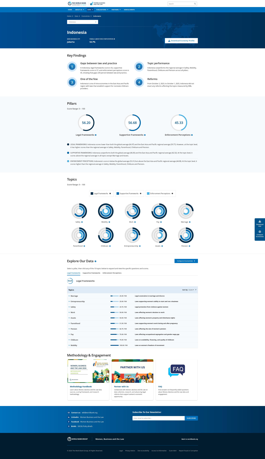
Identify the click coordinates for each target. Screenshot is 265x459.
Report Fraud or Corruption (188, 451)
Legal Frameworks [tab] (73, 273)
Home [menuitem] (70, 10)
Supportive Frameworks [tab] (91, 273)
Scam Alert (172, 451)
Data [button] (89, 10)
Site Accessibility (143, 451)
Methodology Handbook (81, 386)
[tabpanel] (132, 313)
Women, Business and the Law (109, 439)
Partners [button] (115, 10)
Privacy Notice (130, 451)
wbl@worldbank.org (89, 412)
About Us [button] (78, 10)
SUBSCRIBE (191, 418)
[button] (82, 22)
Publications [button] (101, 10)
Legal (121, 451)
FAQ (160, 386)
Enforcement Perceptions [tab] (112, 273)
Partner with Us (121, 386)
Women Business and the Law (92, 417)
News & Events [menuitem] (129, 10)
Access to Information (159, 451)
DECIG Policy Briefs (85, 426)
